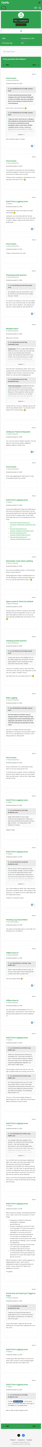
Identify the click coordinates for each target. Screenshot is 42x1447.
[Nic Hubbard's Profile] (21, 31)
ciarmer (30, 88)
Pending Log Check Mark (17, 920)
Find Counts (11, 78)
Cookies (29, 1440)
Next (34, 65)
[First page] (3, 65)
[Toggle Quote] (9, 88)
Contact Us (21, 1440)
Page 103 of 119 (21, 65)
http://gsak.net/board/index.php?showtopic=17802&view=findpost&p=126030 (22, 524)
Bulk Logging (11, 698)
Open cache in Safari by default (19, 601)
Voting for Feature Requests (18, 432)
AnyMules (11, 812)
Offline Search (12, 953)
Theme (12, 1440)
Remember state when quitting (19, 561)
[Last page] (38, 65)
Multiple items (12, 329)
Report (34, 74)
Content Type (9, 51)
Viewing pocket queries (16, 275)
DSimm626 (11, 344)
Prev (7, 65)
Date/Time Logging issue (17, 201)
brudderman (12, 1308)
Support (10, 203)
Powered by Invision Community (21, 1444)
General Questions (13, 80)
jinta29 (29, 285)
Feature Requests (13, 331)
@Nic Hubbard (18, 1401)
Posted (14, 83)
